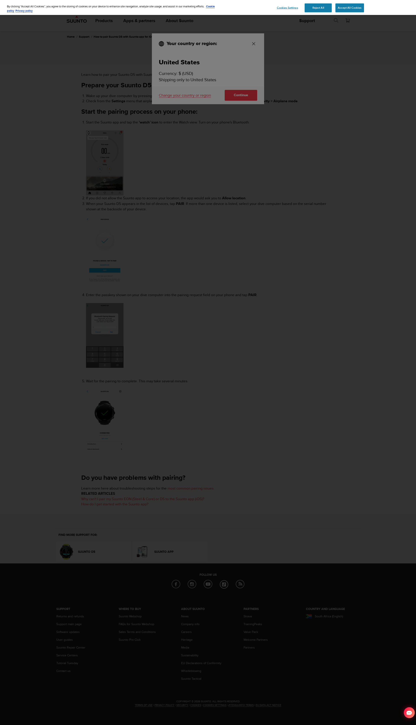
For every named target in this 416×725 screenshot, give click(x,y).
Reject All (318, 7)
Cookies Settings (287, 7)
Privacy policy (24, 11)
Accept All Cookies (349, 7)
